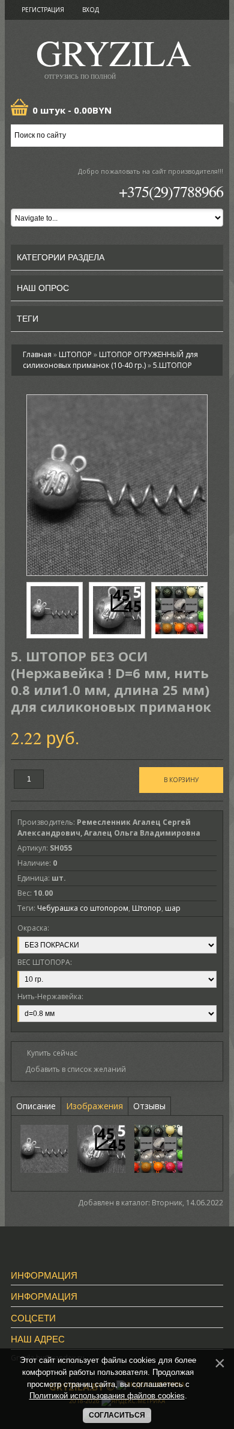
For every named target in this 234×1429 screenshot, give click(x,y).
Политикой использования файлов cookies (107, 1395)
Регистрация (43, 9)
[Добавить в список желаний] (71, 1069)
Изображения (94, 1106)
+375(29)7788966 (171, 191)
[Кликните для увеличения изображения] (117, 485)
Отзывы (149, 1106)
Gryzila (113, 56)
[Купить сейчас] (47, 1052)
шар (173, 908)
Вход (90, 9)
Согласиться (117, 1415)
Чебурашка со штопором (82, 908)
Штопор (146, 908)
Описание (36, 1106)
